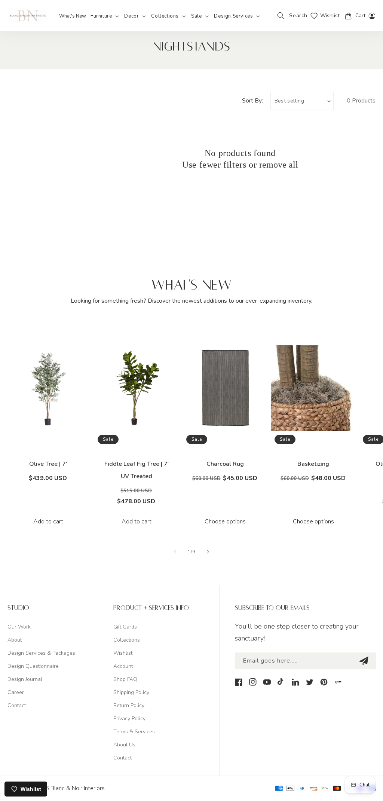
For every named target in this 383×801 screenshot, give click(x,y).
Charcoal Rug (225, 464)
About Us (124, 744)
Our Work (19, 626)
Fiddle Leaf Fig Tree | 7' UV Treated (136, 470)
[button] (105, 16)
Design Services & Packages (41, 653)
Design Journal (24, 679)
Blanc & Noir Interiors (77, 788)
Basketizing (313, 464)
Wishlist (122, 653)
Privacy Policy (129, 718)
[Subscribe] (363, 661)
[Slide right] (208, 552)
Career (15, 692)
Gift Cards (125, 626)
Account (123, 666)
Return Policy (128, 705)
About (14, 639)
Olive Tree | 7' (48, 464)
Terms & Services (134, 731)
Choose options (225, 521)
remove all (278, 164)
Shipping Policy (131, 692)
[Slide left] (175, 552)
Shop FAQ (125, 679)
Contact (16, 705)
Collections (126, 639)
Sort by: (252, 101)
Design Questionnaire (33, 666)
